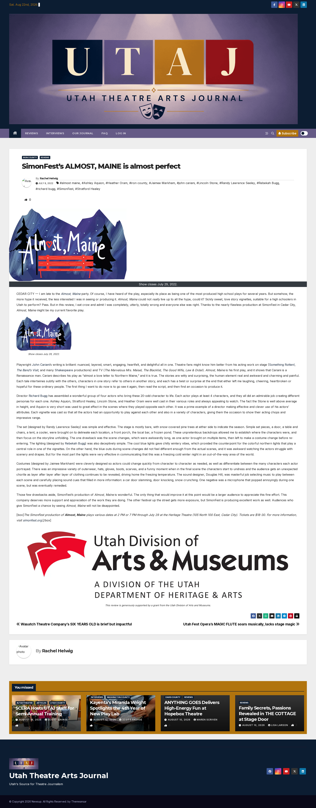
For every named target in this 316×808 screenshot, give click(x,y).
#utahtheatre (25, 703)
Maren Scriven (207, 719)
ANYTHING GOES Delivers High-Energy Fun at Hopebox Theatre (191, 708)
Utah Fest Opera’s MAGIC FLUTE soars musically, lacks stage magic (239, 624)
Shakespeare (64, 370)
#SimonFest (65, 189)
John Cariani (41, 364)
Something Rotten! (282, 364)
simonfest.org (32, 520)
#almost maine (70, 183)
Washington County (118, 697)
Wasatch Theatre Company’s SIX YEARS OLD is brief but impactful (76, 624)
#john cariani (186, 183)
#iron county (138, 183)
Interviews (55, 133)
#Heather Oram (116, 183)
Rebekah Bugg (75, 443)
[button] (272, 133)
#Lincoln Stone (207, 183)
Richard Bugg (38, 396)
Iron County (30, 157)
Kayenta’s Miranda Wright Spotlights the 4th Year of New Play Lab (118, 708)
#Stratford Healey (87, 189)
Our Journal (82, 133)
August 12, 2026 (105, 719)
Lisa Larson (280, 725)
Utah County (57, 703)
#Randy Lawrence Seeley (237, 183)
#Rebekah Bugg (268, 183)
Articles (41, 703)
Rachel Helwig (49, 178)
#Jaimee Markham (162, 183)
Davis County (172, 697)
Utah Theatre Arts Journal (58, 775)
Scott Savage (58, 719)
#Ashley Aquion (93, 183)
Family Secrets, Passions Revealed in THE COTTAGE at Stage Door (267, 713)
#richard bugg (45, 189)
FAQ (104, 133)
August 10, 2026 (179, 719)
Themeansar (78, 801)
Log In (121, 133)
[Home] (15, 133)
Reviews (31, 133)
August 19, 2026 (30, 719)
